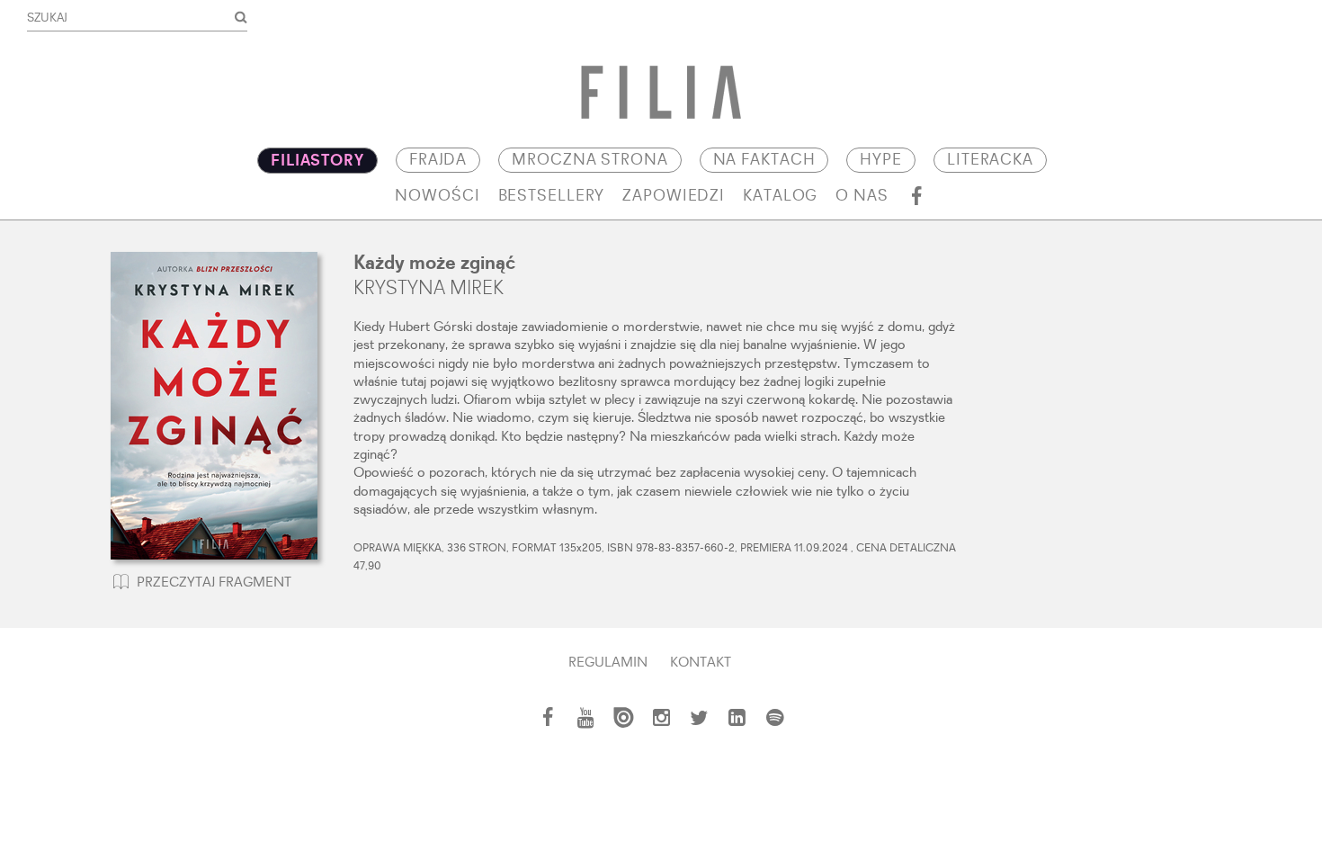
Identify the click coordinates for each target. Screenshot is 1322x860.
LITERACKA (990, 160)
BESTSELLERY (551, 196)
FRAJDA (438, 160)
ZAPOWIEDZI (673, 196)
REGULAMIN (608, 663)
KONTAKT (700, 663)
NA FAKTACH (764, 160)
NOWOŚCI (437, 196)
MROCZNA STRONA (589, 160)
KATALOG (780, 196)
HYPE (881, 160)
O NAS (861, 196)
